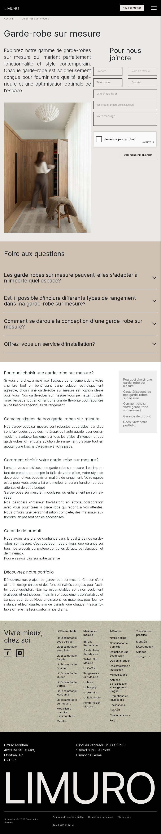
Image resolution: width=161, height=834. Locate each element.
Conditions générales (100, 817)
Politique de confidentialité (68, 817)
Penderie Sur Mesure (91, 704)
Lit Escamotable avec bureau (67, 639)
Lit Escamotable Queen (67, 675)
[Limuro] (80, 788)
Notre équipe (118, 637)
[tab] (80, 277)
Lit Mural (88, 682)
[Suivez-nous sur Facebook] (7, 653)
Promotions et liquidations (119, 697)
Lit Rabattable (92, 697)
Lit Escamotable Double (67, 666)
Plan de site (124, 817)
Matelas (62, 721)
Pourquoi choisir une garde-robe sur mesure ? (137, 383)
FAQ (112, 720)
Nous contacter (132, 7)
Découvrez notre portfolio (135, 423)
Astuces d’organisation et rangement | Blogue (119, 685)
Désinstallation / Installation (120, 667)
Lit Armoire (90, 692)
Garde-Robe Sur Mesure (91, 652)
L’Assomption (144, 646)
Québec (141, 651)
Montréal (141, 641)
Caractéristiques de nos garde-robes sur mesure (137, 395)
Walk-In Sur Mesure (90, 661)
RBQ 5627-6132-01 (63, 824)
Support (115, 710)
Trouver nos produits (144, 633)
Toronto (141, 657)
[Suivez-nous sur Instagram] (20, 653)
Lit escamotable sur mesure (67, 701)
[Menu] (154, 8)
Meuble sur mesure (90, 633)
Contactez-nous (120, 715)
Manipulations (118, 674)
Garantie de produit (137, 416)
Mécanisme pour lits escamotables (66, 712)
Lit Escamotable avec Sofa (67, 648)
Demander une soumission (119, 653)
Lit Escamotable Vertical (67, 684)
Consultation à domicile (119, 645)
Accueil (8, 18)
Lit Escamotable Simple (67, 657)
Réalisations (117, 705)
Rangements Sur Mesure (91, 675)
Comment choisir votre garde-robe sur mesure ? (135, 407)
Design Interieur (120, 660)
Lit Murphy (90, 687)
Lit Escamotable (67, 631)
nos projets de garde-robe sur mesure (51, 580)
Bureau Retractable (90, 643)
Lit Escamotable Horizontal (67, 692)
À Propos (116, 631)
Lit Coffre (89, 668)
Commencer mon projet (138, 154)
